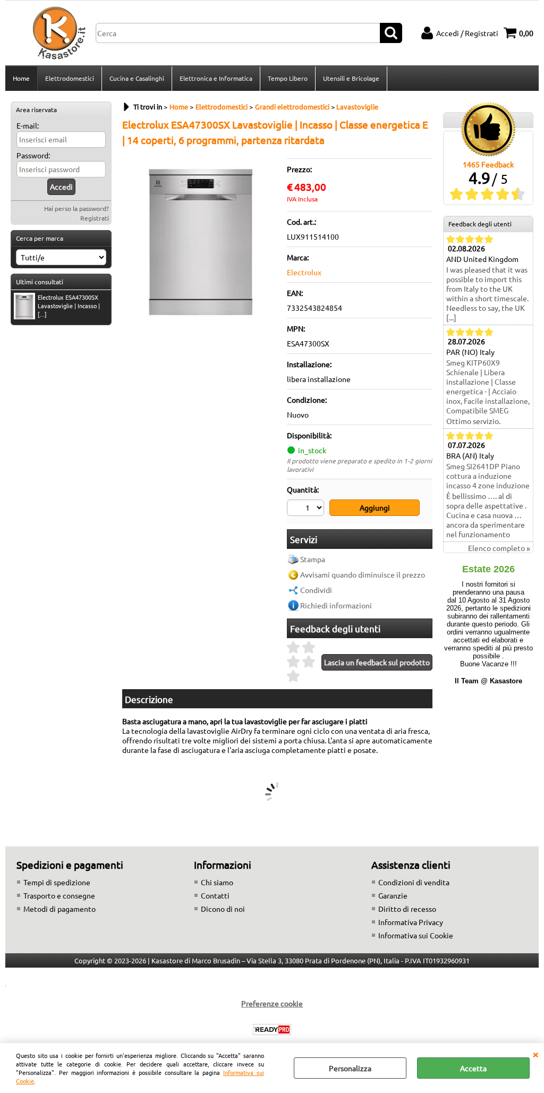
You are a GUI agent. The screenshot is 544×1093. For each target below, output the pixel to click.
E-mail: (27, 125)
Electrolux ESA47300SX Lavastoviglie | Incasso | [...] (69, 305)
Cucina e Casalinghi (136, 78)
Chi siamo (217, 882)
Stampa (312, 559)
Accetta (473, 1068)
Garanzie (392, 895)
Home (21, 78)
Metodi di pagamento (59, 908)
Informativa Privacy (410, 922)
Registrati (94, 218)
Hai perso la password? (76, 208)
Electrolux (304, 272)
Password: (33, 155)
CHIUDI (535, 1053)
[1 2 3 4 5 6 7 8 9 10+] (307, 509)
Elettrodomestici (69, 78)
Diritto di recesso (407, 908)
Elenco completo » (499, 548)
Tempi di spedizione (56, 882)
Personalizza (350, 1068)
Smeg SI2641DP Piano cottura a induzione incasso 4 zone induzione (488, 475)
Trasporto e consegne (59, 895)
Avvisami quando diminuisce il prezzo (362, 574)
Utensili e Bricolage (351, 78)
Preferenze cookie (272, 1003)
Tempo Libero (288, 78)
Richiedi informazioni (336, 605)
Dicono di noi (223, 908)
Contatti (215, 895)
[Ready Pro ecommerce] (272, 1029)
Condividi (316, 590)
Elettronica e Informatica (216, 78)
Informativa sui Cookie (415, 935)
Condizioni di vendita (413, 882)
